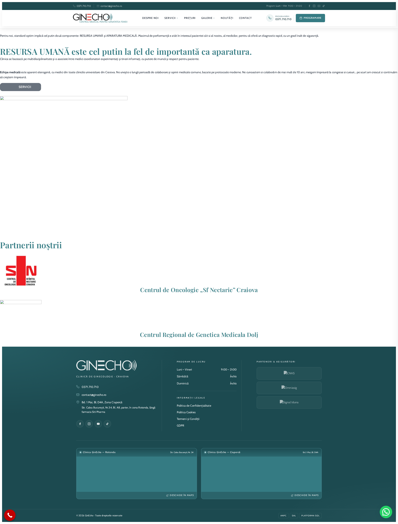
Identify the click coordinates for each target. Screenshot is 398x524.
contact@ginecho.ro (111, 5)
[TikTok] (323, 6)
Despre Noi (150, 17)
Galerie (206, 17)
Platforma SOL (310, 515)
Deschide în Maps (182, 495)
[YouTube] (319, 6)
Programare (312, 17)
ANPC (283, 515)
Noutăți (227, 17)
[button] (386, 512)
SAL (294, 515)
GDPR (180, 425)
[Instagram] (314, 6)
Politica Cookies (186, 412)
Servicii (170, 17)
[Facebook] (309, 6)
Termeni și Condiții (188, 418)
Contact (245, 17)
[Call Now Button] (10, 515)
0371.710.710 (84, 5)
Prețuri (189, 17)
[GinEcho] (100, 18)
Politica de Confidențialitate (194, 405)
